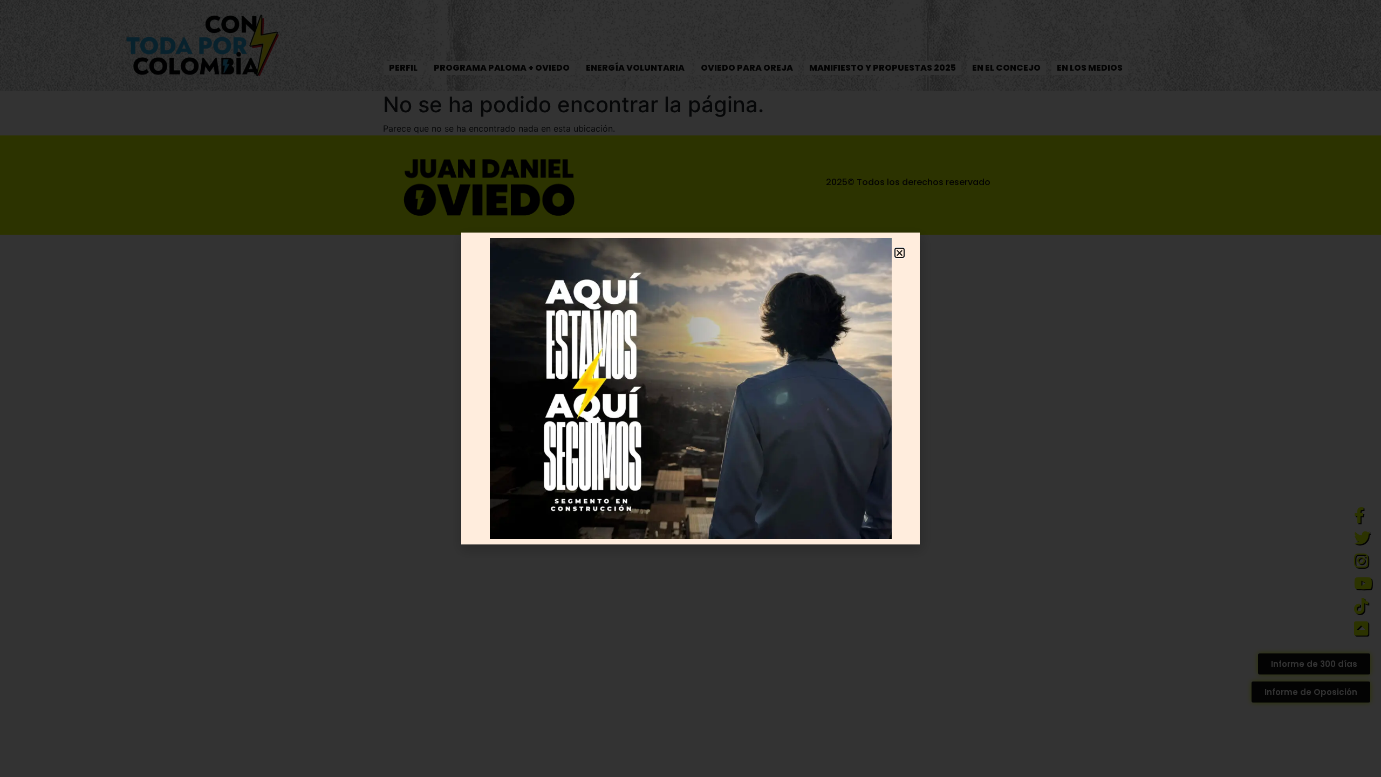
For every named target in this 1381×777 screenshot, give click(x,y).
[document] (690, 388)
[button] (899, 253)
